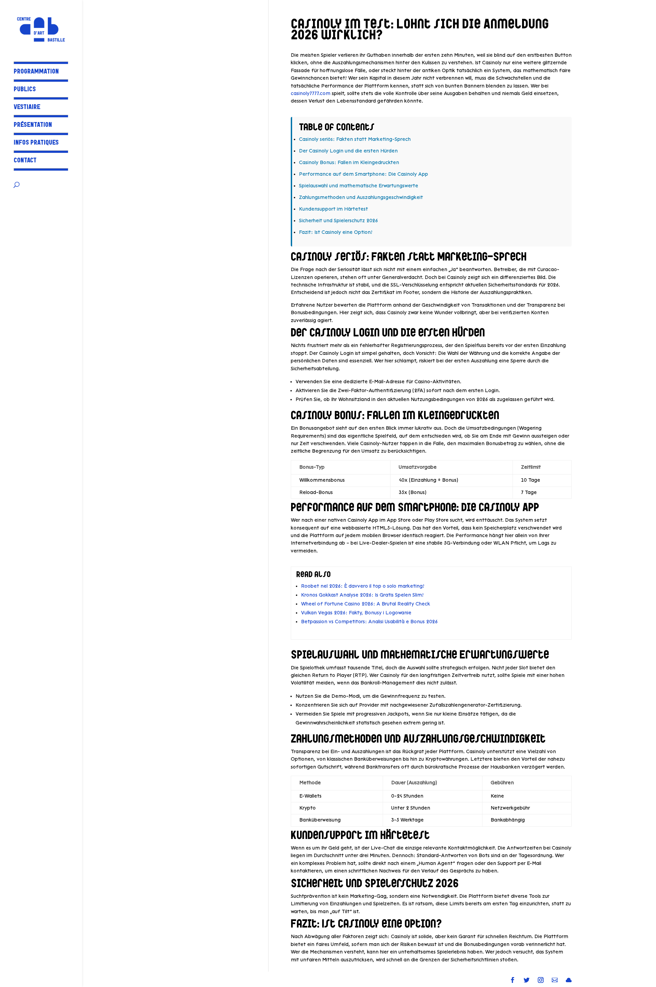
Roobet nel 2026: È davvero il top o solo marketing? (362, 586)
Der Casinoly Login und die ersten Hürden (348, 151)
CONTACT (25, 161)
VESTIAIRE (27, 108)
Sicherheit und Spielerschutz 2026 (338, 221)
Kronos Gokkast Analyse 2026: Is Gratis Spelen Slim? (362, 595)
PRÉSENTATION (33, 126)
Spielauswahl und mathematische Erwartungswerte (358, 186)
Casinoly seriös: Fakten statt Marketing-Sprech (355, 139)
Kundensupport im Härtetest (333, 209)
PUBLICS (25, 90)
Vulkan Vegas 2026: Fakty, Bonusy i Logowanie (356, 613)
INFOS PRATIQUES (36, 143)
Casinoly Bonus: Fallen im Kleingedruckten (349, 162)
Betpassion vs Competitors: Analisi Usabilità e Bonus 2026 (369, 622)
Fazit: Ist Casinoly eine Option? (335, 232)
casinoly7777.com (310, 93)
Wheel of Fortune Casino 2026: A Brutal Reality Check (365, 604)
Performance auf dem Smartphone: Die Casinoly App (363, 174)
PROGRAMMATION (36, 72)
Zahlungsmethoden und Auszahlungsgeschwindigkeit (361, 197)
